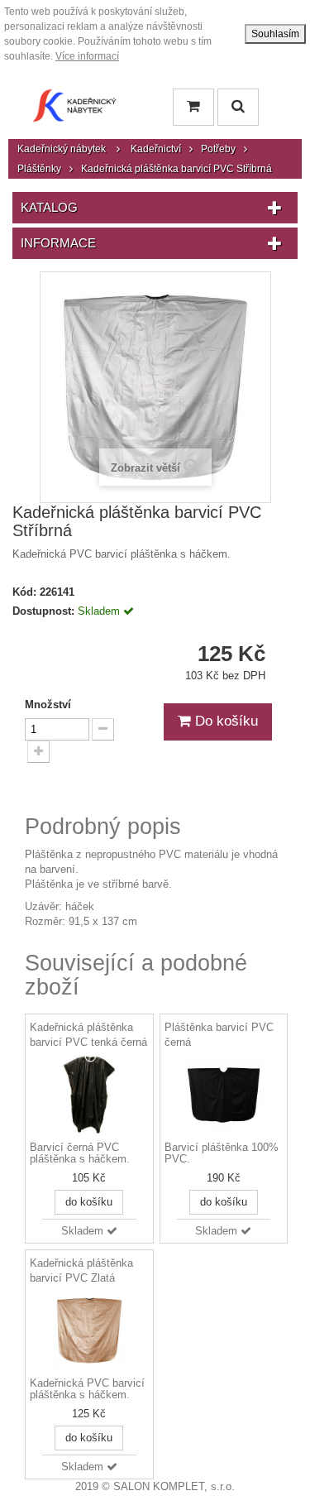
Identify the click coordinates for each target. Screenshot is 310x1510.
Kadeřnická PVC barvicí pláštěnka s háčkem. (87, 1389)
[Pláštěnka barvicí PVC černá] (224, 1095)
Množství (48, 704)
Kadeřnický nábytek (61, 149)
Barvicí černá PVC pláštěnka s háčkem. (80, 1153)
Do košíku (224, 721)
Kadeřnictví (156, 149)
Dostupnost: (43, 611)
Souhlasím (275, 34)
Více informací (87, 56)
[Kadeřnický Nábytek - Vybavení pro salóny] (74, 109)
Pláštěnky (39, 169)
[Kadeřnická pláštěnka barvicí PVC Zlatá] (89, 1330)
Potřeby (218, 149)
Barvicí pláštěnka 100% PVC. (222, 1153)
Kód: (24, 592)
